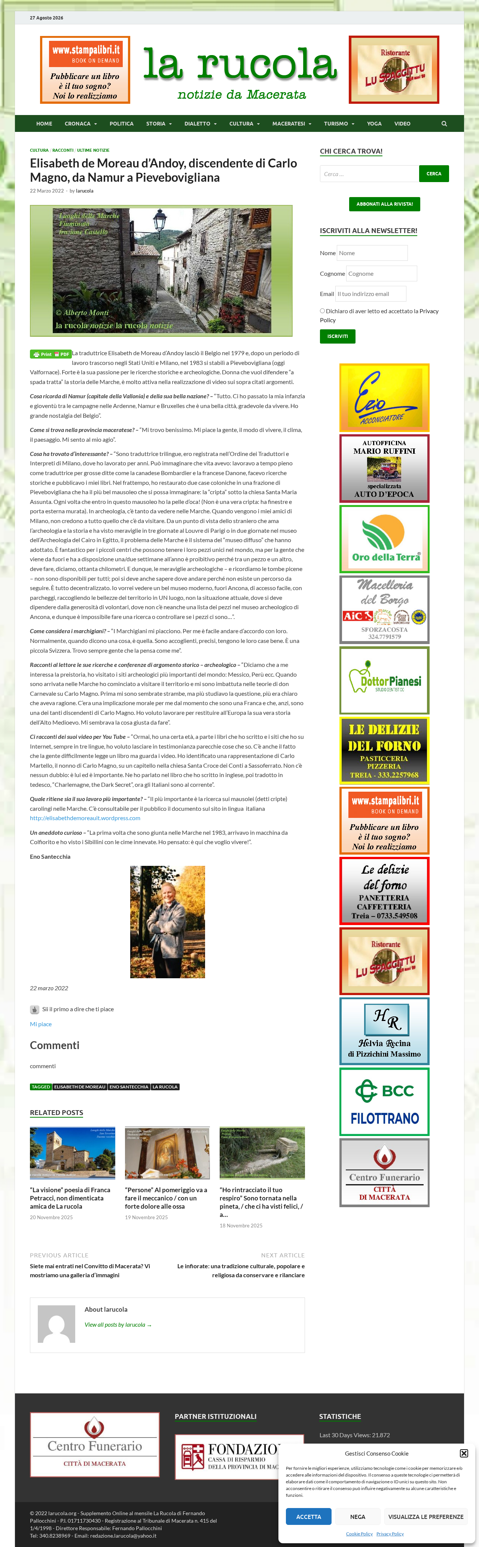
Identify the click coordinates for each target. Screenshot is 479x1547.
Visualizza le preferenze (426, 1516)
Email (327, 293)
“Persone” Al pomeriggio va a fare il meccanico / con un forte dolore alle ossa (166, 1198)
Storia (155, 124)
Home (44, 124)
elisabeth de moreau (80, 1087)
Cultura (241, 124)
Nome (328, 252)
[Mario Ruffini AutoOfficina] (384, 500)
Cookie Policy (359, 1534)
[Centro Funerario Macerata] (95, 1474)
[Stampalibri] (85, 101)
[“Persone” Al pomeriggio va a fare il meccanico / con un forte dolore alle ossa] (167, 1181)
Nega (357, 1516)
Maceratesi (288, 124)
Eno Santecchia (129, 1087)
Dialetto (197, 124)
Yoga (374, 124)
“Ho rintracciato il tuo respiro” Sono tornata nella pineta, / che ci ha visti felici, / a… (261, 1202)
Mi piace (41, 1023)
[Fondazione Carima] (240, 1477)
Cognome (332, 273)
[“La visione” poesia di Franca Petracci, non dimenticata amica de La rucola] (72, 1181)
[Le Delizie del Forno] (384, 782)
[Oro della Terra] (384, 570)
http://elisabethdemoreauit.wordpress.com (85, 817)
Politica (122, 124)
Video (402, 124)
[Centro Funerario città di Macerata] (384, 1204)
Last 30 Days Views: (346, 1434)
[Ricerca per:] (384, 173)
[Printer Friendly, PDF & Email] (51, 353)
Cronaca (78, 124)
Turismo (336, 124)
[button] (464, 1453)
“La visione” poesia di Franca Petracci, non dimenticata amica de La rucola (70, 1198)
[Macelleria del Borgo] (384, 641)
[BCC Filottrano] (384, 1133)
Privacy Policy (390, 1534)
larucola (85, 191)
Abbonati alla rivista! (385, 204)
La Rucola (165, 1087)
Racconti (62, 150)
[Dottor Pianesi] (384, 712)
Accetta (308, 1516)
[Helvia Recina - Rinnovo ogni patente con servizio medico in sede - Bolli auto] (384, 1062)
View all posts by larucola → (118, 1324)
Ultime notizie (93, 150)
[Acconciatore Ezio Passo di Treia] (384, 429)
